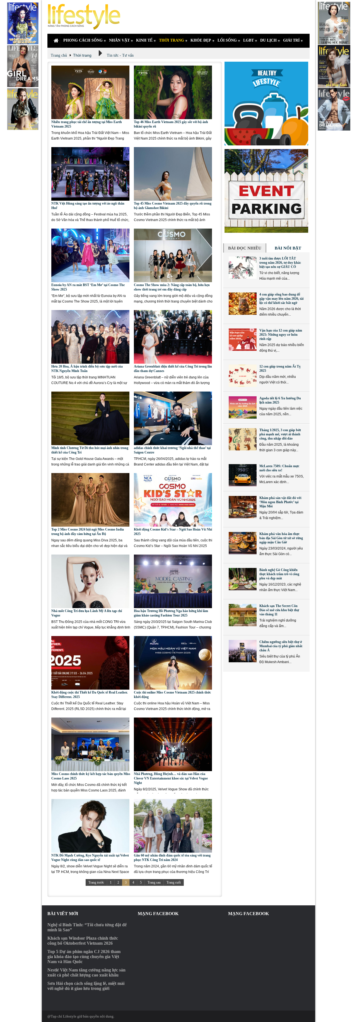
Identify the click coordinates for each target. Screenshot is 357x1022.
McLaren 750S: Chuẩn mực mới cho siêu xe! (279, 468)
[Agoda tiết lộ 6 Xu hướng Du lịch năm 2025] (243, 407)
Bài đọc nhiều (244, 248)
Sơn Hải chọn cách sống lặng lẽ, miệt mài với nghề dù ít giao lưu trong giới (85, 986)
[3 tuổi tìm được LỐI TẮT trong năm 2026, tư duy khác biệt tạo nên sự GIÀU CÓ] (243, 267)
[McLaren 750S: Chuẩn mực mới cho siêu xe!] (243, 475)
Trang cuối (174, 882)
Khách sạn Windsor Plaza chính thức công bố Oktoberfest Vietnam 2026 (82, 941)
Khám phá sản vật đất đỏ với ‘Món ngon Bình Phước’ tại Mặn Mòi (280, 502)
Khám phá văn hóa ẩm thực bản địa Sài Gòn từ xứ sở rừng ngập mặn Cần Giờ (281, 538)
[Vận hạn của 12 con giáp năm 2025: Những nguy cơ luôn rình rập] (243, 339)
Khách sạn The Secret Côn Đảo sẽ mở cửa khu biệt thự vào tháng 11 (279, 610)
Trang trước (96, 882)
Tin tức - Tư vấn (120, 55)
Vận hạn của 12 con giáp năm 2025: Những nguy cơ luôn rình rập (280, 334)
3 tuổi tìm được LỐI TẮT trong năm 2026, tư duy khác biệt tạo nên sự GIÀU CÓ (280, 262)
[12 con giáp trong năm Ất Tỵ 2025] (243, 375)
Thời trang (82, 55)
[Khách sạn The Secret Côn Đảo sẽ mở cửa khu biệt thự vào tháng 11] (243, 615)
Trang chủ (59, 55)
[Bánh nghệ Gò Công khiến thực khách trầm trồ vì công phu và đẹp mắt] (243, 579)
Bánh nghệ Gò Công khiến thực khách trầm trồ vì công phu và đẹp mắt (279, 574)
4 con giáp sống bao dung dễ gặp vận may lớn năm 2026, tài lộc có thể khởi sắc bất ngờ (281, 298)
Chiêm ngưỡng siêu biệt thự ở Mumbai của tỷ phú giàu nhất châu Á (280, 646)
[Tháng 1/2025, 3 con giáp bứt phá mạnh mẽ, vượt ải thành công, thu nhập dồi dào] (243, 439)
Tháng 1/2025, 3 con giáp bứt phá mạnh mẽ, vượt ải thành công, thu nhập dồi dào (280, 434)
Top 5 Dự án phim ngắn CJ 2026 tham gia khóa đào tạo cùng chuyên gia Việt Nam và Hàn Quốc (83, 956)
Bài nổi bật (288, 248)
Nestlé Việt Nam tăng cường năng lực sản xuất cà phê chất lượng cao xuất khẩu (86, 972)
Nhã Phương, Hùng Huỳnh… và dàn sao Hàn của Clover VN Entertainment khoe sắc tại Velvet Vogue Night (171, 778)
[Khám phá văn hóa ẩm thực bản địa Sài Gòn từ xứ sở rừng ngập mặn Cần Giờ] (243, 543)
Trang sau (154, 882)
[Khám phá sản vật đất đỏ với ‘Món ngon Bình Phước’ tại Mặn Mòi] (243, 507)
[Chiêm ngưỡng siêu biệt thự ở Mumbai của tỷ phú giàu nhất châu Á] (243, 651)
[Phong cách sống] (86, 17)
